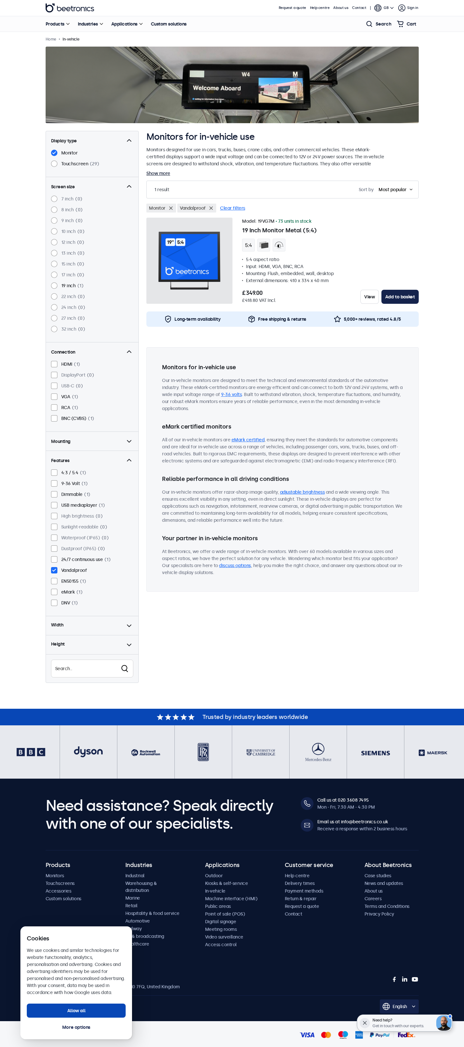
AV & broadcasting (144, 936)
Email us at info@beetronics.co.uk (352, 821)
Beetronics (70, 8)
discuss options (235, 565)
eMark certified (248, 439)
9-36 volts (231, 394)
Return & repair (301, 898)
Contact (359, 8)
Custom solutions (169, 24)
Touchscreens (60, 883)
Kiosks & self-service (226, 883)
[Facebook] (394, 979)
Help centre (320, 8)
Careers (373, 898)
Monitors (55, 875)
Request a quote (292, 8)
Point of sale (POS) (225, 914)
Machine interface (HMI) (231, 898)
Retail (131, 905)
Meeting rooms (221, 929)
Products (55, 24)
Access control (221, 944)
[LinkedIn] (405, 979)
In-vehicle (215, 891)
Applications (124, 24)
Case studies (378, 875)
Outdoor (214, 875)
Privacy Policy (379, 914)
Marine (132, 898)
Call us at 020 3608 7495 (343, 800)
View (369, 297)
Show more (158, 173)
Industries (88, 24)
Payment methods (304, 891)
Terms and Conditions (387, 906)
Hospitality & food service (152, 913)
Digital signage (220, 921)
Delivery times (300, 883)
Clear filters (232, 208)
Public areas (218, 906)
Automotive (137, 921)
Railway (133, 928)
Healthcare (137, 944)
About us (340, 8)
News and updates (384, 883)
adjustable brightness (302, 492)
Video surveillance (224, 937)
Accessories (58, 891)
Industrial (134, 875)
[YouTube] (415, 979)
